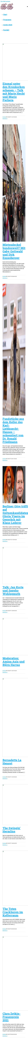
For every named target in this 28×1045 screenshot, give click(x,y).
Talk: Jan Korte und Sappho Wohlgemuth (13, 590)
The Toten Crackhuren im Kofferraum (13, 912)
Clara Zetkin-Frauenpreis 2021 (11, 1017)
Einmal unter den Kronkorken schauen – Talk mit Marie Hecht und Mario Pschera (14, 92)
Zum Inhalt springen (5, 1)
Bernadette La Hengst (12, 761)
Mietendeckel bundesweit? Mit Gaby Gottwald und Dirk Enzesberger (14, 251)
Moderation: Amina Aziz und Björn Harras (14, 661)
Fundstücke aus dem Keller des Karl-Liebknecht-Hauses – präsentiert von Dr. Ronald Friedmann (13, 430)
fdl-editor (4, 276)
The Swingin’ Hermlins (12, 829)
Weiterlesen (5, 118)
